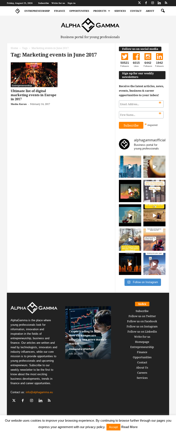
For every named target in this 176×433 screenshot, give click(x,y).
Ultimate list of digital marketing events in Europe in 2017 (33, 95)
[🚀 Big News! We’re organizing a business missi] (130, 167)
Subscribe (43, 2)
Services (120, 10)
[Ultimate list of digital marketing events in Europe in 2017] (34, 74)
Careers (142, 373)
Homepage (142, 342)
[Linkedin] (159, 3)
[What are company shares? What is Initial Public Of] (130, 215)
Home (14, 48)
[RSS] (165, 3)
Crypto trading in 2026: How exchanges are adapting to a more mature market (87, 337)
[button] (162, 11)
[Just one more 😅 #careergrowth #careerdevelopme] (154, 264)
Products (99, 10)
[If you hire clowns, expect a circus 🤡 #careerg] (154, 191)
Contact (135, 10)
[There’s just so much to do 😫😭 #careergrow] (154, 215)
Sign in (72, 2)
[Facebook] (146, 3)
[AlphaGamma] (90, 25)
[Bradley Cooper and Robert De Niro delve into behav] (154, 167)
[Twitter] (139, 3)
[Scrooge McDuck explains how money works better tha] (130, 191)
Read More (129, 427)
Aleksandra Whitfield (81, 349)
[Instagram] (152, 3)
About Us (142, 367)
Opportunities (79, 10)
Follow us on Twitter (142, 316)
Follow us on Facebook (142, 321)
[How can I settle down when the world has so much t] (154, 239)
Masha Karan (19, 104)
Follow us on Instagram (142, 326)
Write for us (58, 2)
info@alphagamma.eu (39, 392)
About (150, 10)
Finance (59, 10)
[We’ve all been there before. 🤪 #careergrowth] (130, 239)
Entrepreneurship (37, 10)
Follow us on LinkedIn (142, 331)
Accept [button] (113, 427)
